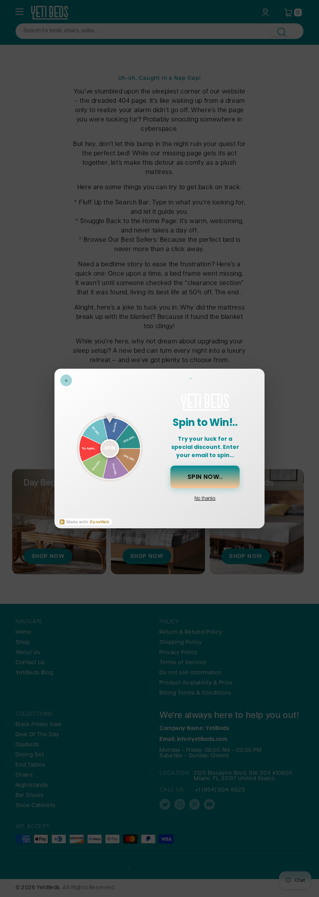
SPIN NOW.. (205, 477)
